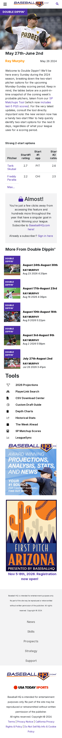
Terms (11, 721)
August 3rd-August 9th (38, 335)
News (31, 622)
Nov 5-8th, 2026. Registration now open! (32, 576)
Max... (11, 187)
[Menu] (5, 4)
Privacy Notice (25, 721)
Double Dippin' (14, 12)
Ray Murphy (15, 61)
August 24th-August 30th (40, 265)
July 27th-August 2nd (37, 358)
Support (31, 660)
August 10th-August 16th (40, 311)
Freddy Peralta (11, 178)
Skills (31, 631)
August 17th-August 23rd (40, 288)
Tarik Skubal (11, 167)
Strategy (31, 651)
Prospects (31, 641)
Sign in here (45, 235)
